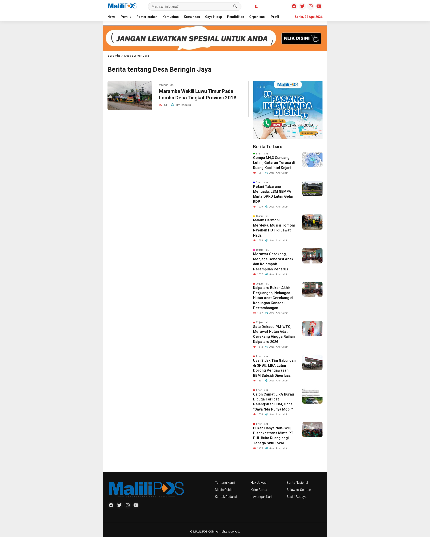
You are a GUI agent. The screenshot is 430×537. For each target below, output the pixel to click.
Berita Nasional (297, 482)
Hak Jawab (259, 482)
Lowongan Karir (262, 496)
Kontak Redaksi (226, 496)
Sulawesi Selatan (299, 490)
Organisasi (257, 17)
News (112, 17)
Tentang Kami (225, 482)
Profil (275, 17)
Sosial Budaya (297, 496)
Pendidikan (235, 17)
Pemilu (126, 17)
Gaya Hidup (213, 17)
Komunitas (171, 17)
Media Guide (223, 490)
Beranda (114, 55)
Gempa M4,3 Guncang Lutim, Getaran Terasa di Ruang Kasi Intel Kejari (274, 163)
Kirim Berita (259, 490)
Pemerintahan (146, 17)
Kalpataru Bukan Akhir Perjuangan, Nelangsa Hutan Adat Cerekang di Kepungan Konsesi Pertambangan (273, 298)
